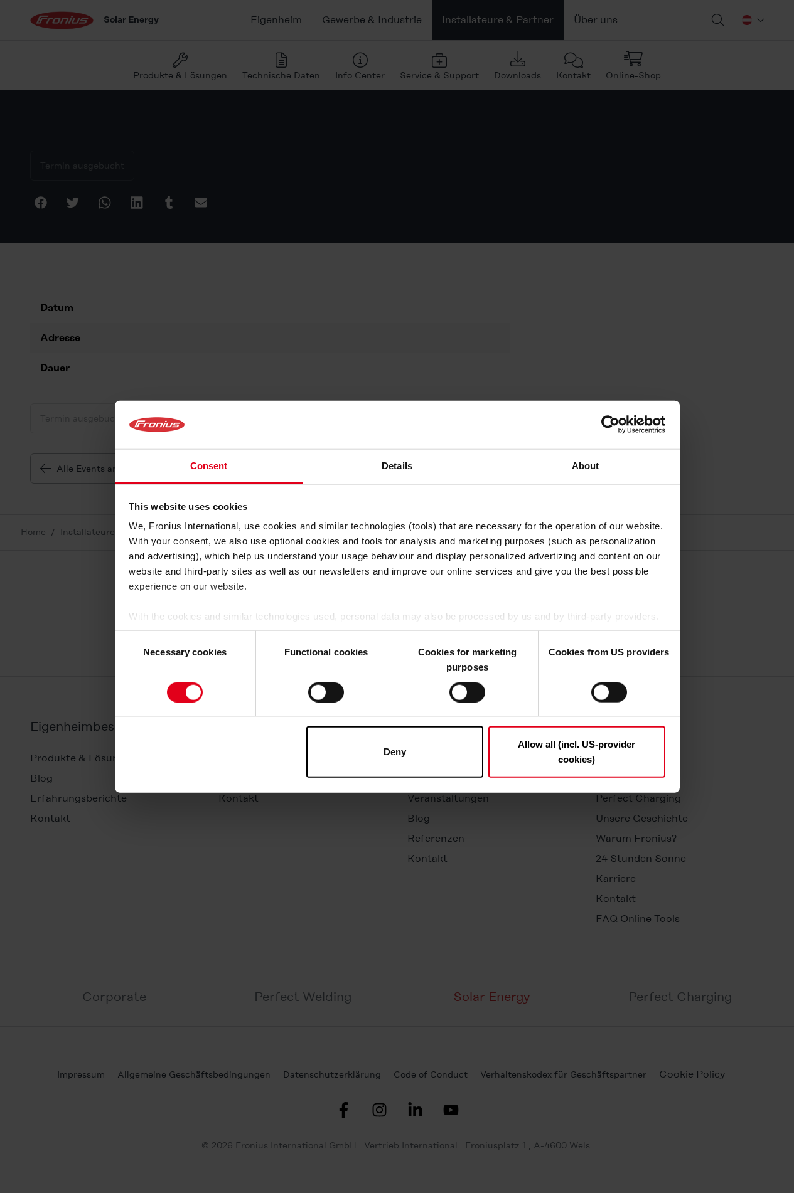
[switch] (326, 692)
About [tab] (585, 465)
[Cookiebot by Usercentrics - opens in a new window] (610, 424)
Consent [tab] (209, 465)
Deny (395, 751)
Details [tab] (397, 465)
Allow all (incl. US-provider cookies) (576, 752)
